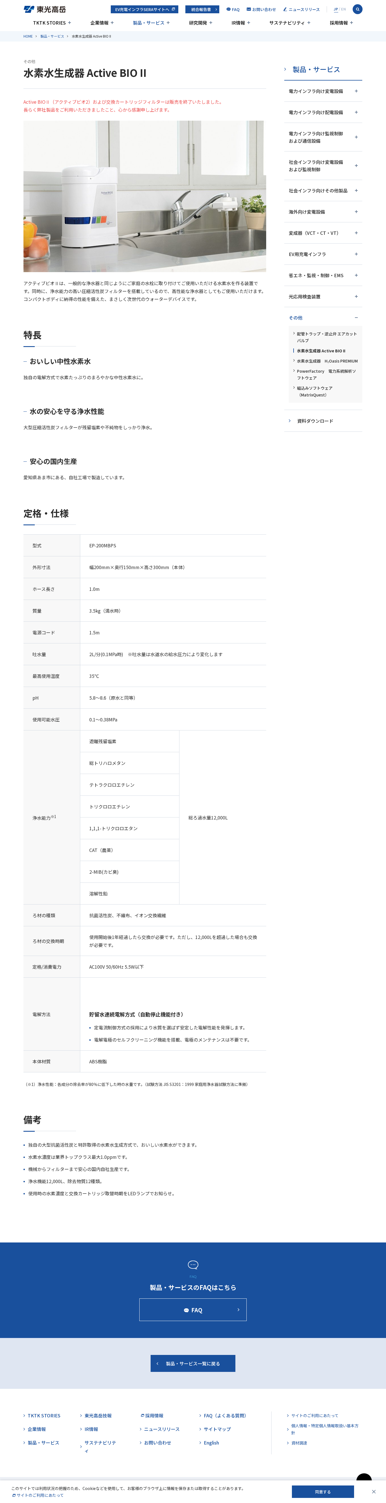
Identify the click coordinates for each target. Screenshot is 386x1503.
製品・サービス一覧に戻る (193, 1363)
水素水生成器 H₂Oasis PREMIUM (327, 361)
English (211, 1442)
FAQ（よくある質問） (226, 1415)
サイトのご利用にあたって (315, 1415)
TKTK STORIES (44, 1415)
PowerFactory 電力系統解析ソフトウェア (326, 374)
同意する (323, 1492)
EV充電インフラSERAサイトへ (142, 9)
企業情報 (37, 1429)
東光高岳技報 (98, 1415)
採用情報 (154, 1415)
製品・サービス (52, 36)
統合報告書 (201, 9)
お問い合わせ (157, 1442)
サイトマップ (217, 1429)
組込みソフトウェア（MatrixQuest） (315, 391)
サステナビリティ (100, 1446)
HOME (28, 36)
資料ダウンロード (315, 420)
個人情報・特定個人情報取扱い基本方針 (325, 1429)
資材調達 (299, 1443)
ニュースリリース (162, 1429)
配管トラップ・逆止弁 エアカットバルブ (327, 337)
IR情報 (91, 1429)
